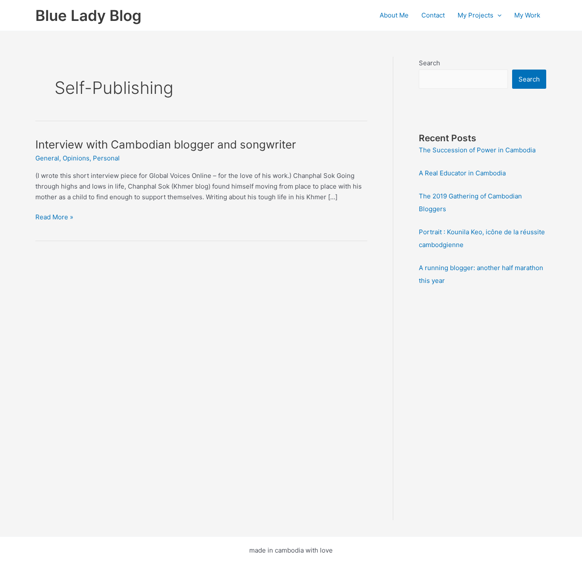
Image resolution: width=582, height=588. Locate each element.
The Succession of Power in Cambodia (477, 150)
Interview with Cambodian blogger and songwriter (165, 144)
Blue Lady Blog (88, 15)
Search (429, 63)
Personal (106, 158)
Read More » (54, 217)
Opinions (76, 158)
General (47, 158)
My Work (527, 15)
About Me (394, 15)
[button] (497, 15)
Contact (433, 15)
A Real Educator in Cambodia (462, 173)
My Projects (475, 15)
